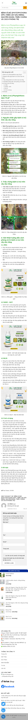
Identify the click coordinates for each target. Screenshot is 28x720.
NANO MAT (6, 305)
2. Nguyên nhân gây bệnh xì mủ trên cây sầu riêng (13, 77)
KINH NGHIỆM (5, 662)
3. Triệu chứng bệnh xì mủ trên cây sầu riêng (13, 80)
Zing (7, 460)
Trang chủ (4, 654)
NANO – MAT (11, 428)
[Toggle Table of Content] (23, 72)
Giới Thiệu (4, 657)
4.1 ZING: (6, 85)
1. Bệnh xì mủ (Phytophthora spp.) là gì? (12, 74)
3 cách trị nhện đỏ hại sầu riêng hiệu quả (12, 705)
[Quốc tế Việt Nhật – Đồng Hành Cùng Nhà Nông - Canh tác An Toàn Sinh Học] (14, 3)
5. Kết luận (4, 91)
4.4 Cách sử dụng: (8, 90)
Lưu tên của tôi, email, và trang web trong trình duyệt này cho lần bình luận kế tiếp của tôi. (14, 558)
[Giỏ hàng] (26, 3)
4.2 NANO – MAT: (7, 86)
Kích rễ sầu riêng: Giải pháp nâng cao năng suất (13, 709)
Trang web (6, 548)
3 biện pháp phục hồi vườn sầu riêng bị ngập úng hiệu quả (13, 696)
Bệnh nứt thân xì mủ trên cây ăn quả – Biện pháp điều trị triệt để (13, 701)
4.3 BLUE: (6, 88)
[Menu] (2, 3)
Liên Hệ (3, 668)
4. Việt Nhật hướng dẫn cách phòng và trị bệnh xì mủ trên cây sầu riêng (13, 82)
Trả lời (25, 508)
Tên (4, 535)
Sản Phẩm (4, 659)
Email (5, 542)
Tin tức (3, 665)
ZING (4, 428)
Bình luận (6, 522)
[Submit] (25, 7)
